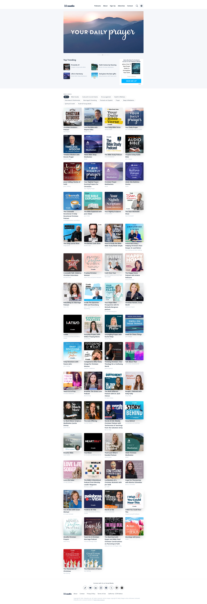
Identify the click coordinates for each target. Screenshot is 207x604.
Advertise (121, 6)
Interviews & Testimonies (72, 100)
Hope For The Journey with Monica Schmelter (133, 481)
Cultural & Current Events (90, 97)
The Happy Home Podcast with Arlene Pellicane (132, 275)
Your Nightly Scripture (113, 212)
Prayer (118, 100)
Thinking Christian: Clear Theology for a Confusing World (114, 364)
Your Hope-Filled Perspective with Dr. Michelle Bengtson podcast (112, 306)
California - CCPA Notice (115, 593)
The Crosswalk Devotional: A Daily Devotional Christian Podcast (70, 215)
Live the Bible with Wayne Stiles (91, 128)
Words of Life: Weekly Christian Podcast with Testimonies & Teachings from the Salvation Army (114, 424)
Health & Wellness (119, 97)
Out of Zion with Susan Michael (71, 511)
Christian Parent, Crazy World (133, 304)
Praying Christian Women (90, 274)
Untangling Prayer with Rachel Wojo (113, 335)
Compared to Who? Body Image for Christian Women (93, 364)
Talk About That (131, 362)
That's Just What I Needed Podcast (111, 454)
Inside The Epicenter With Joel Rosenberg (91, 304)
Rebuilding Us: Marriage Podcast (72, 304)
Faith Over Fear (110, 273)
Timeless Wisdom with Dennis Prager (71, 156)
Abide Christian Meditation (130, 454)
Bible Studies (75, 97)
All (66, 97)
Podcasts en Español (106, 100)
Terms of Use (102, 593)
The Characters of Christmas (69, 570)
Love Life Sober (68, 480)
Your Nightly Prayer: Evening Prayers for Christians (91, 184)
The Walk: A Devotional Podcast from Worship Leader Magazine (92, 482)
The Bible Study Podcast (113, 155)
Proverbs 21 (75, 65)
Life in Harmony (77, 74)
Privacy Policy (91, 593)
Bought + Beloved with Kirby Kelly (133, 392)
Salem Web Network (99, 600)
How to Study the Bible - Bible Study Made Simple (114, 244)
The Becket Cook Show (92, 243)
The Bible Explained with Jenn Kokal (93, 213)
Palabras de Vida (90, 510)
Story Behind (130, 421)
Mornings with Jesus (132, 537)
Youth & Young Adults (84, 104)
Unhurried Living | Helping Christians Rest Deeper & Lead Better (133, 245)
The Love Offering (90, 421)
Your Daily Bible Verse (112, 127)
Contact (130, 6)
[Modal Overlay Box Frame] (131, 72)
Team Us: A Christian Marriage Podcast (91, 538)
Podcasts (97, 6)
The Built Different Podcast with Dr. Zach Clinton (112, 393)
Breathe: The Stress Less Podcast (93, 392)
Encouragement (106, 97)
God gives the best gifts (107, 74)
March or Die (109, 510)
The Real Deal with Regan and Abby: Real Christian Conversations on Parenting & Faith (113, 540)
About (105, 6)
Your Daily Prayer (131, 127)
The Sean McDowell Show (132, 213)
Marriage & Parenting (90, 100)
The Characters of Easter (93, 569)
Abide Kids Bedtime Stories (132, 183)
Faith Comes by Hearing (107, 65)
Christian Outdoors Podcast (70, 128)
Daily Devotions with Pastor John (70, 363)
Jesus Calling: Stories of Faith (71, 183)
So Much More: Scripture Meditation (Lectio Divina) (72, 423)
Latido (65, 334)
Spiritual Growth (70, 104)
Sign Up (112, 6)
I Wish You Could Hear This (133, 511)
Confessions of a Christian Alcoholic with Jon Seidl (113, 482)
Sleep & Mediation (128, 100)
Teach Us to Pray (69, 391)
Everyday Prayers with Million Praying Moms (92, 335)
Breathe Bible (68, 453)
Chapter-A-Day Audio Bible (132, 156)
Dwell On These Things (133, 334)
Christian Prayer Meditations (110, 183)
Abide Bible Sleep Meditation (90, 156)
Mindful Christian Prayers (69, 538)
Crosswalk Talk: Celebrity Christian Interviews (72, 274)
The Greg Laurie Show (71, 243)
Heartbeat (88, 453)
